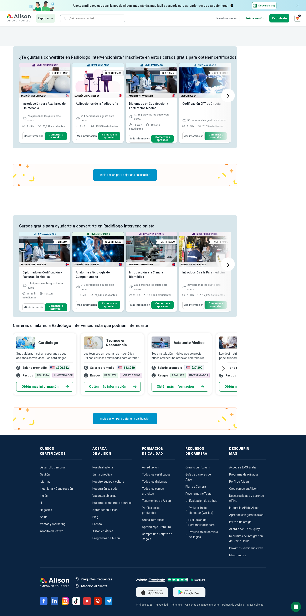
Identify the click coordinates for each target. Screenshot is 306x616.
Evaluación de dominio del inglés (203, 534)
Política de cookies (233, 604)
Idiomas (45, 481)
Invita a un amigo (240, 522)
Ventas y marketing (53, 524)
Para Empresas (226, 18)
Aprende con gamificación (246, 515)
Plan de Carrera (195, 486)
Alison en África (102, 531)
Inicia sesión (255, 18)
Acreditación (150, 467)
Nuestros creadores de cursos (112, 502)
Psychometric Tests (198, 493)
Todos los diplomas (154, 481)
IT (41, 502)
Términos (176, 604)
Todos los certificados (156, 474)
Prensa (97, 524)
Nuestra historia (102, 467)
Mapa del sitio (255, 604)
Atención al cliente (94, 586)
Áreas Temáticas (153, 520)
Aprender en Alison (105, 510)
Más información (34, 136)
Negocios (46, 510)
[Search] (64, 18)
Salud (43, 517)
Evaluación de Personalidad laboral (201, 522)
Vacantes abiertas (104, 495)
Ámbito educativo (51, 531)
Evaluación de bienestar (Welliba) (201, 510)
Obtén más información (39, 387)
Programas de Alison (106, 538)
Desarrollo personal (52, 467)
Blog (95, 517)
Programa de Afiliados (244, 474)
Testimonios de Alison (156, 500)
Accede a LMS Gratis (242, 467)
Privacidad (162, 604)
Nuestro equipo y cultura (108, 481)
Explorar (44, 18)
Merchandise (237, 555)
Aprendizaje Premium (156, 527)
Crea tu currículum (197, 467)
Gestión (45, 474)
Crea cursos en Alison (243, 488)
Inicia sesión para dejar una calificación (125, 174)
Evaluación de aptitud (203, 500)
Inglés (44, 495)
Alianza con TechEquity (244, 529)
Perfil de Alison (239, 481)
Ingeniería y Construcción (56, 488)
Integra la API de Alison (244, 507)
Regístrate (279, 18)
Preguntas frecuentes (96, 579)
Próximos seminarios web (246, 548)
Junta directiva (102, 474)
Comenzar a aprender (56, 136)
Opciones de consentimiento (202, 604)
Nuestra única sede (105, 488)
